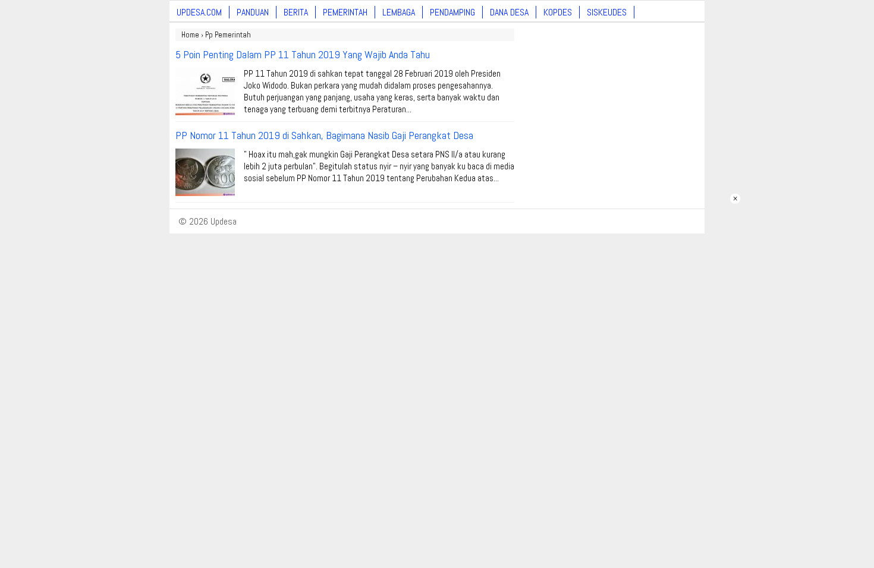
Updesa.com (199, 12)
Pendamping (452, 12)
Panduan (253, 12)
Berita (296, 12)
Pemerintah (345, 12)
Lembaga (398, 12)
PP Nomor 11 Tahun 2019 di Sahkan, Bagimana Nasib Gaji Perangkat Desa (324, 135)
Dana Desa (509, 12)
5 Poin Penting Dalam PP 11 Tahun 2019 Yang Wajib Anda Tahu (302, 54)
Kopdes (557, 12)
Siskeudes (607, 12)
